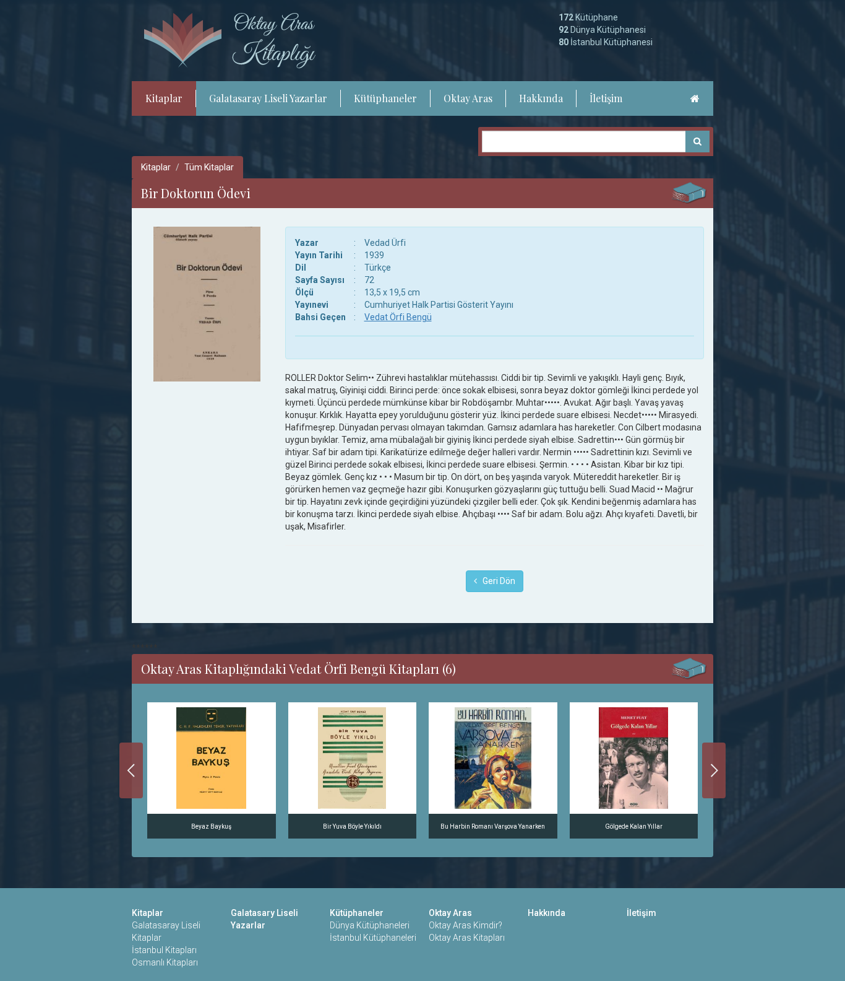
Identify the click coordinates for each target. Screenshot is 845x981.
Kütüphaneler (385, 98)
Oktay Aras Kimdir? (465, 925)
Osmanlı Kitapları (165, 962)
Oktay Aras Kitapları (467, 938)
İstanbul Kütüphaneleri (373, 938)
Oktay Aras (468, 98)
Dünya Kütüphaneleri (370, 925)
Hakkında (541, 98)
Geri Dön (496, 581)
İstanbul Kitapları (164, 950)
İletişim (606, 98)
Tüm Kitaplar (209, 167)
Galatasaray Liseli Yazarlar (268, 98)
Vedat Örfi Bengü (398, 317)
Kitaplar (163, 98)
